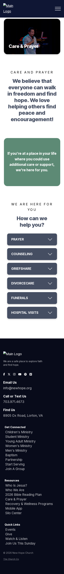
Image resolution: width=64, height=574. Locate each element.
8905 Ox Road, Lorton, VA (23, 416)
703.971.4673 (13, 402)
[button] (58, 9)
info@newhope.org (17, 388)
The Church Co (11, 559)
